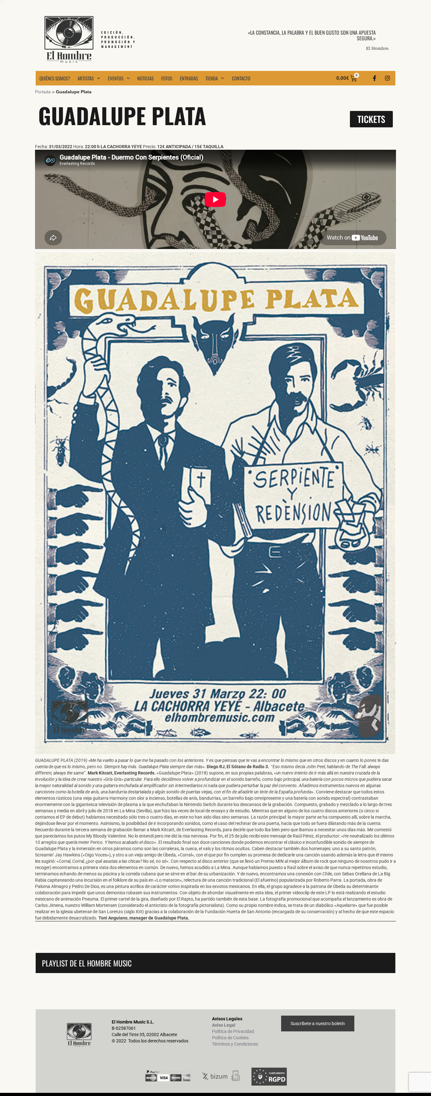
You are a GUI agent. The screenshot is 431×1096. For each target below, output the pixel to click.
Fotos (166, 78)
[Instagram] (387, 78)
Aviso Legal (223, 1025)
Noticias (145, 78)
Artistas (86, 78)
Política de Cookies (230, 1037)
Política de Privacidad (233, 1031)
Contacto (241, 78)
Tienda (211, 78)
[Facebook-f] (374, 78)
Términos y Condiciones (235, 1044)
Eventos (115, 78)
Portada (43, 91)
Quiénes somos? (54, 78)
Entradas (189, 78)
